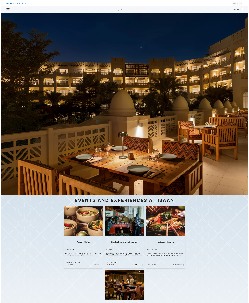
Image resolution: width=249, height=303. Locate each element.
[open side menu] (8, 9)
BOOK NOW (237, 9)
